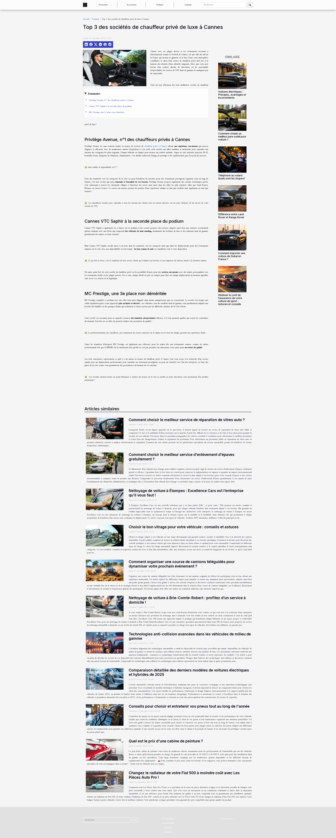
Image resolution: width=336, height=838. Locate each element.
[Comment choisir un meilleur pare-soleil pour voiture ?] (232, 117)
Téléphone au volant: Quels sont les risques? (231, 177)
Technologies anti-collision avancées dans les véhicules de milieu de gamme (190, 636)
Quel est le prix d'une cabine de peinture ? (166, 741)
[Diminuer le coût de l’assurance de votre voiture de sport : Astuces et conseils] (232, 279)
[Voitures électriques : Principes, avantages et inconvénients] (232, 75)
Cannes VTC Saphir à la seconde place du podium (110, 106)
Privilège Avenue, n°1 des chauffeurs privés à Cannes (111, 100)
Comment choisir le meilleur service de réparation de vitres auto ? (187, 420)
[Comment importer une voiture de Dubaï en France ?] (232, 237)
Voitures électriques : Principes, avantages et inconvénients (232, 94)
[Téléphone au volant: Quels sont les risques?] (232, 159)
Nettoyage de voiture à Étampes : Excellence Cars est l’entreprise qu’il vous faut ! (186, 492)
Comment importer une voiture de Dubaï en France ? (231, 256)
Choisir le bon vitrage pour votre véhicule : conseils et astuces (184, 527)
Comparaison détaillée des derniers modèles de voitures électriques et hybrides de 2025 (189, 672)
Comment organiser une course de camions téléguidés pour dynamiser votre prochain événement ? (182, 563)
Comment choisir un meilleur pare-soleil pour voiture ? (232, 136)
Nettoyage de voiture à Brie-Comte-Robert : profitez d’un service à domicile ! (187, 600)
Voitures (159, 5)
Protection (103, 5)
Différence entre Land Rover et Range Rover (231, 216)
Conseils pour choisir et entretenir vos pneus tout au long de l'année (189, 706)
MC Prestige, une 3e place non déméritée (106, 112)
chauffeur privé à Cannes (155, 146)
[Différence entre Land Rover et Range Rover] (232, 198)
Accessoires (131, 5)
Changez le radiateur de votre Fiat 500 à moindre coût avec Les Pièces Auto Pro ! (184, 775)
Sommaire (94, 93)
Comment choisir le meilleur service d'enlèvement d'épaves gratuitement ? (181, 456)
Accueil (86, 19)
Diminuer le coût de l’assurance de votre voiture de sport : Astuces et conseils (230, 299)
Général (188, 5)
